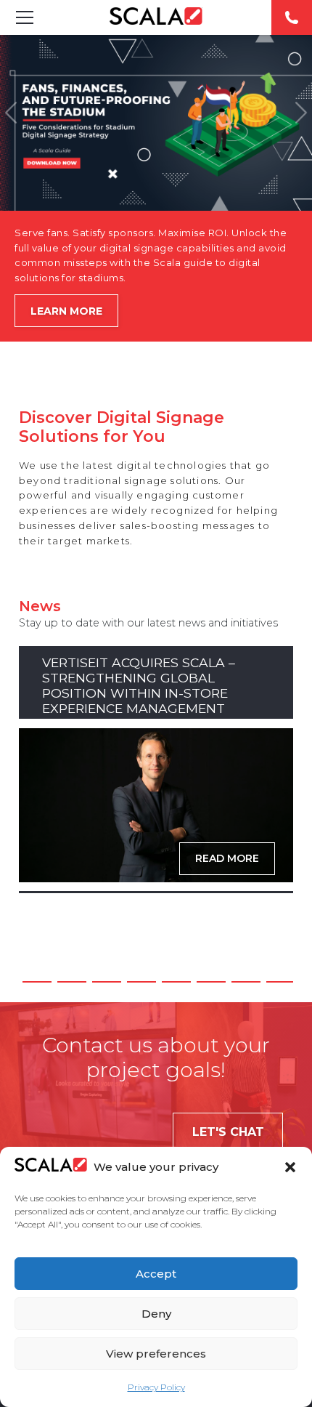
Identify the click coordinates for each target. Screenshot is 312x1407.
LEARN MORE (66, 311)
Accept (156, 1274)
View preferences (156, 1353)
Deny (156, 1314)
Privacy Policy (156, 1387)
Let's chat (228, 1132)
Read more (227, 858)
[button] (290, 1167)
